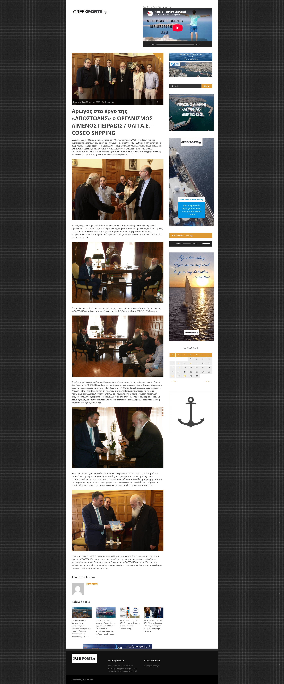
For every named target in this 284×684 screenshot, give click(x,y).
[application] (190, 244)
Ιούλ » (208, 381)
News (160, 57)
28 (185, 376)
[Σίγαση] (203, 44)
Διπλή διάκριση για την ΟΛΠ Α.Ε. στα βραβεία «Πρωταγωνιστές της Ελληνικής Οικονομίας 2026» (153, 626)
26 (172, 376)
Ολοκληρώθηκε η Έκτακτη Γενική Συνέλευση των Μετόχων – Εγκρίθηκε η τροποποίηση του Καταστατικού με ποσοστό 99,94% (81, 628)
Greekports (92, 584)
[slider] (206, 243)
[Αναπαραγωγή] (146, 44)
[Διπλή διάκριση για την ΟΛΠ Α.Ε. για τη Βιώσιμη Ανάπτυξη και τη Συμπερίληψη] (129, 617)
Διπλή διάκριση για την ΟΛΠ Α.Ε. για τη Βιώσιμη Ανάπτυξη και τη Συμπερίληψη (129, 624)
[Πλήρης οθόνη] (208, 44)
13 (179, 367)
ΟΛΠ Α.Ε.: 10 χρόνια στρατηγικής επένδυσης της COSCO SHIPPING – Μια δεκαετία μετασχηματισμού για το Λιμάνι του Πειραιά (105, 627)
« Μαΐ (173, 381)
